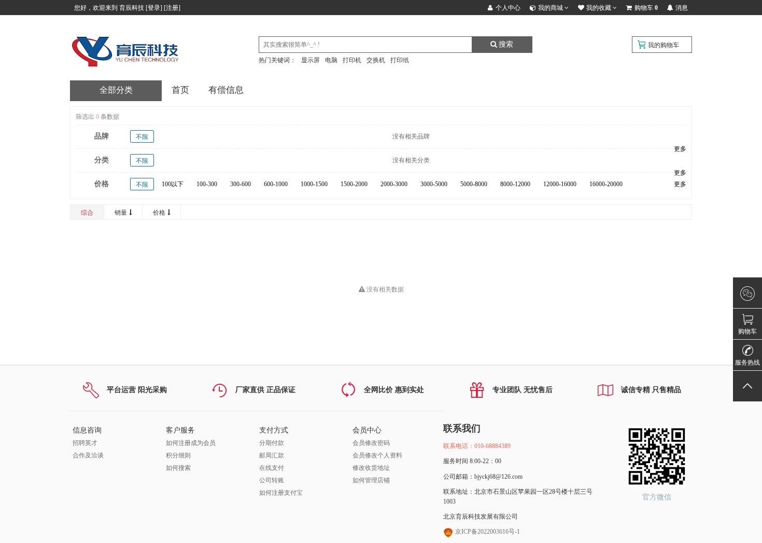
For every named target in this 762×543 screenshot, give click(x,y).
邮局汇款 (271, 455)
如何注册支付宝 (281, 492)
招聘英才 (85, 443)
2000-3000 (393, 184)
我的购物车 (663, 45)
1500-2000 (354, 184)
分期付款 (271, 443)
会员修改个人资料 (377, 455)
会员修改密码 (371, 443)
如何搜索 (178, 467)
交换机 (375, 60)
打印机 (352, 60)
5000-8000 (473, 184)
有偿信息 (226, 90)
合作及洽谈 (88, 455)
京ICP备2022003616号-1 (487, 531)
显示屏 (310, 60)
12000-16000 (559, 184)
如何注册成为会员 (191, 443)
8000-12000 (515, 184)
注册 (172, 7)
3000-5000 (433, 184)
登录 (154, 7)
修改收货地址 (371, 467)
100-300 (206, 184)
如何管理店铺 (371, 480)
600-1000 (276, 184)
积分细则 (178, 455)
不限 (142, 137)
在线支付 (271, 467)
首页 (180, 90)
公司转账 (271, 480)
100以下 (173, 184)
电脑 (331, 60)
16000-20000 (606, 184)
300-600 (240, 184)
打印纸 (399, 60)
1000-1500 (314, 184)
